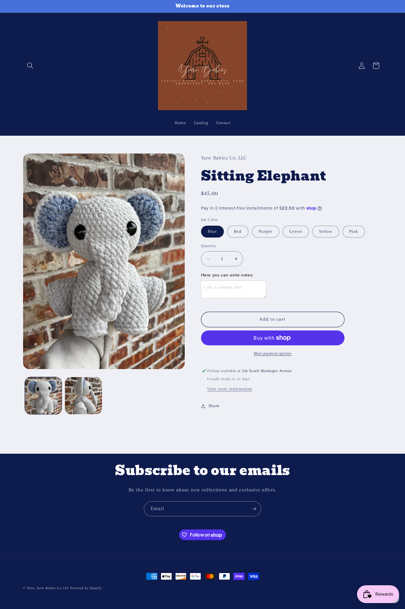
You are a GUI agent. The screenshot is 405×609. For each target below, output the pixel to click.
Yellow (325, 231)
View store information (229, 388)
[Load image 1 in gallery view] (43, 395)
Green (295, 231)
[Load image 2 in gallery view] (83, 395)
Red (238, 231)
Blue (212, 231)
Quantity (208, 245)
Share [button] (214, 405)
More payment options (273, 353)
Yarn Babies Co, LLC (52, 588)
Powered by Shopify (86, 588)
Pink (353, 231)
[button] (30, 65)
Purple (266, 231)
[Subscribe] (254, 509)
